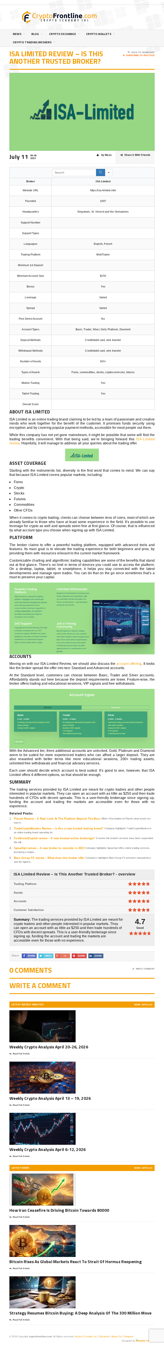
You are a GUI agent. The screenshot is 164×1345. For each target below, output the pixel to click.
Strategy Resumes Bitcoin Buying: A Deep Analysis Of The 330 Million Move (80, 1313)
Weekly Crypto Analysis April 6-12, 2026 (48, 1149)
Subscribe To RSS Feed (140, 55)
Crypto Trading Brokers (32, 42)
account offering (128, 663)
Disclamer (104, 1336)
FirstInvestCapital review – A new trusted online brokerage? (54, 838)
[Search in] (108, 172)
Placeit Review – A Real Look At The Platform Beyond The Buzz (57, 818)
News (17, 34)
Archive (79, 1336)
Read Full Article (21, 1054)
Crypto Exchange (62, 34)
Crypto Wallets (98, 34)
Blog (35, 34)
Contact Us (91, 1336)
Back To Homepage (143, 52)
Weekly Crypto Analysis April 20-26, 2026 (49, 1047)
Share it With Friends (137, 155)
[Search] (100, 172)
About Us (116, 1336)
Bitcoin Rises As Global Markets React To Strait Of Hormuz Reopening (75, 1261)
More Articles (143, 1004)
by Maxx (106, 155)
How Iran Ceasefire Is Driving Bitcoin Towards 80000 (59, 1210)
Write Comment (145, 969)
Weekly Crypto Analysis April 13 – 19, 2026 (50, 1098)
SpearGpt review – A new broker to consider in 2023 (49, 848)
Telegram (128, 1336)
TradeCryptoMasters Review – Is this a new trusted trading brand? (58, 828)
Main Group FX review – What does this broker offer (49, 857)
